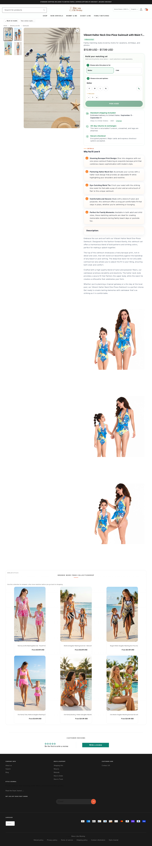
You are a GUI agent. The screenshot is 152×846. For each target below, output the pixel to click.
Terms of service (67, 840)
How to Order (58, 776)
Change (119, 121)
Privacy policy (52, 840)
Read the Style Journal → (15, 791)
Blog (7, 772)
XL (106, 88)
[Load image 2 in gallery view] (17, 34)
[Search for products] (44, 10)
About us (9, 765)
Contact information (98, 840)
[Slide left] (27, 79)
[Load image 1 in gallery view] (8, 34)
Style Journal (113, 840)
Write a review (95, 745)
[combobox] (24, 10)
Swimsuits (26, 26)
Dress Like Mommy (78, 836)
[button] (146, 9)
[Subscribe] (93, 801)
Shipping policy (82, 840)
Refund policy (39, 840)
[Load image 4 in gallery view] (17, 48)
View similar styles (27, 21)
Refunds (57, 772)
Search (8, 769)
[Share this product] (77, 30)
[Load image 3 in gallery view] (8, 48)
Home (5, 26)
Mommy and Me (15, 26)
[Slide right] (77, 79)
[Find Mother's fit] (138, 88)
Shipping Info (58, 765)
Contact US (106, 765)
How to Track (58, 779)
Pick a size (114, 104)
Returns (56, 769)
